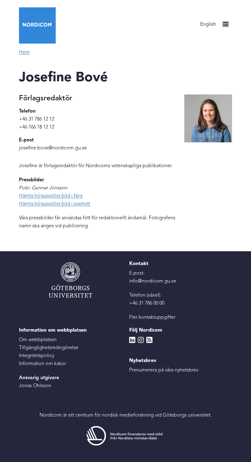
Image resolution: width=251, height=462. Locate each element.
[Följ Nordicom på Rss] (149, 339)
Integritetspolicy (36, 355)
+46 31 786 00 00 (146, 303)
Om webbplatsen (38, 339)
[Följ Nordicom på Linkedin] (132, 339)
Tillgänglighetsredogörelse (48, 347)
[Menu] (225, 24)
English (208, 24)
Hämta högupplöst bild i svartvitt (54, 204)
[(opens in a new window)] (125, 435)
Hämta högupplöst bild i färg (50, 196)
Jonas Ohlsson (35, 385)
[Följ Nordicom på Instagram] (141, 339)
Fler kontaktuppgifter (152, 317)
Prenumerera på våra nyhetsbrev (163, 370)
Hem (24, 52)
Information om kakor (42, 363)
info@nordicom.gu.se (152, 281)
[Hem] (40, 25)
